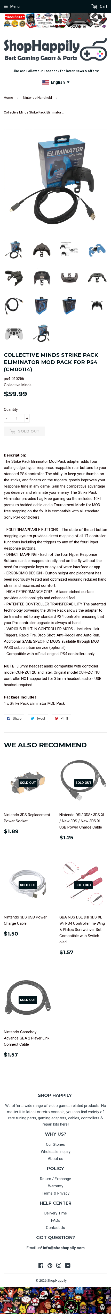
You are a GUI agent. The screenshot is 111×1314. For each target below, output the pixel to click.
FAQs (55, 1220)
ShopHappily (57, 1280)
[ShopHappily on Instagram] (58, 1266)
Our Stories (55, 1144)
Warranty (55, 1186)
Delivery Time (55, 1213)
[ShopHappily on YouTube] (67, 1266)
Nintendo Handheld (37, 98)
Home (8, 98)
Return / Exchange (55, 1178)
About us (55, 1158)
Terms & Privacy (55, 1193)
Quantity (11, 409)
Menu (15, 6)
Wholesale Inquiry (55, 1151)
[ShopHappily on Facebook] (41, 1266)
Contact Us (55, 1227)
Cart (103, 6)
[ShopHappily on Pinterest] (50, 1266)
